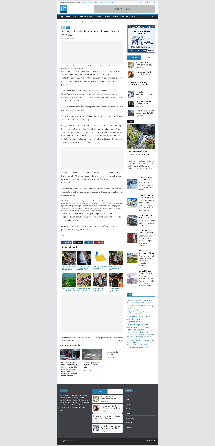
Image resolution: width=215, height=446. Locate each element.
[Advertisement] (92, 52)
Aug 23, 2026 (131, 87)
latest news (144, 332)
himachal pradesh (137, 324)
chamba (148, 302)
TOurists (139, 342)
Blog (122, 17)
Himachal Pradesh (86, 17)
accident (129, 299)
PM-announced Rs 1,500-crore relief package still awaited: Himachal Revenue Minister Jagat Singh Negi (145, 63)
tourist (134, 343)
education (137, 314)
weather (143, 345)
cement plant (131, 302)
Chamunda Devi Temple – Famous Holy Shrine (146, 231)
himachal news (134, 321)
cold (133, 310)
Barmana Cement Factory (134, 300)
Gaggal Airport (141, 316)
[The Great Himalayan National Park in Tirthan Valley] (141, 136)
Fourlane (150, 314)
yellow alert (141, 347)
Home (68, 17)
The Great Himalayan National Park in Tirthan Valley (138, 153)
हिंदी (127, 17)
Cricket (128, 413)
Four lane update (132, 316)
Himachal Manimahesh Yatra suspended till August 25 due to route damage (144, 93)
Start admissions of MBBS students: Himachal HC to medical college (76, 339)
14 (153, 409)
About (133, 17)
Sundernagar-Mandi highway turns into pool (91, 364)
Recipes (115, 17)
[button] (77, 17)
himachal (137, 318)
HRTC (147, 330)
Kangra (129, 332)
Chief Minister (130, 304)
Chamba (128, 404)
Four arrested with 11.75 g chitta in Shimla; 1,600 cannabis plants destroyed (144, 73)
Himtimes (73, 38)
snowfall (150, 340)
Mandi (136, 334)
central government (140, 302)
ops (145, 336)
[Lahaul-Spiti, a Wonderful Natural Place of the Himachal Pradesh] (132, 278)
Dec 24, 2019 (131, 158)
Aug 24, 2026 (139, 67)
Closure (129, 310)
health (148, 316)
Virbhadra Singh (133, 345)
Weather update (132, 347)
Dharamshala (147, 312)
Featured (107, 17)
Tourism (99, 17)
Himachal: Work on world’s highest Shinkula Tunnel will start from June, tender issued (147, 196)
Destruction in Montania (112, 353)
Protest (129, 338)
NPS (153, 334)
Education (129, 427)
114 (153, 399)
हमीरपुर (150, 347)
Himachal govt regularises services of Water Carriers (109, 339)
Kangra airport (136, 332)
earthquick (129, 422)
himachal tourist (144, 327)
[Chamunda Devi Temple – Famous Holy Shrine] (132, 238)
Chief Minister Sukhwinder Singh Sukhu (140, 307)
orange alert (150, 336)
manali (130, 334)
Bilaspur (128, 395)
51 (153, 427)
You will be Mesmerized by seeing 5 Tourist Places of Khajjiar (146, 252)
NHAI (150, 334)
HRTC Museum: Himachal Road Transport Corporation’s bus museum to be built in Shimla (146, 216)
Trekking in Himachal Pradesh (148, 342)
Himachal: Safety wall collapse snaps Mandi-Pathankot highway (138, 83)
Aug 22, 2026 (139, 106)
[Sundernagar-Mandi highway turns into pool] (92, 350)
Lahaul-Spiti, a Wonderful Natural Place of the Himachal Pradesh (147, 272)
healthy (129, 319)
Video (68, 27)
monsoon (141, 334)
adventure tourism (138, 299)
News (74, 17)
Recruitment (145, 338)
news (146, 334)
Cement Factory (147, 300)
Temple (129, 343)
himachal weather (136, 329)
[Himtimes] (61, 16)
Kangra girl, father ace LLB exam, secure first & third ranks (144, 102)
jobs (151, 330)
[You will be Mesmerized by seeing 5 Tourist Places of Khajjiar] (132, 258)
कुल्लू (146, 347)
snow (144, 340)
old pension (130, 336)
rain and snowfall (137, 338)
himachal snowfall (132, 327)
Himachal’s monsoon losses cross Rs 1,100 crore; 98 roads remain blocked (145, 112)
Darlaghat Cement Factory (134, 312)
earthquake (130, 314)
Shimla (137, 340)
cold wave (138, 310)
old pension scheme (139, 336)
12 (153, 404)
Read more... (63, 410)
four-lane (145, 314)
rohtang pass (130, 340)
